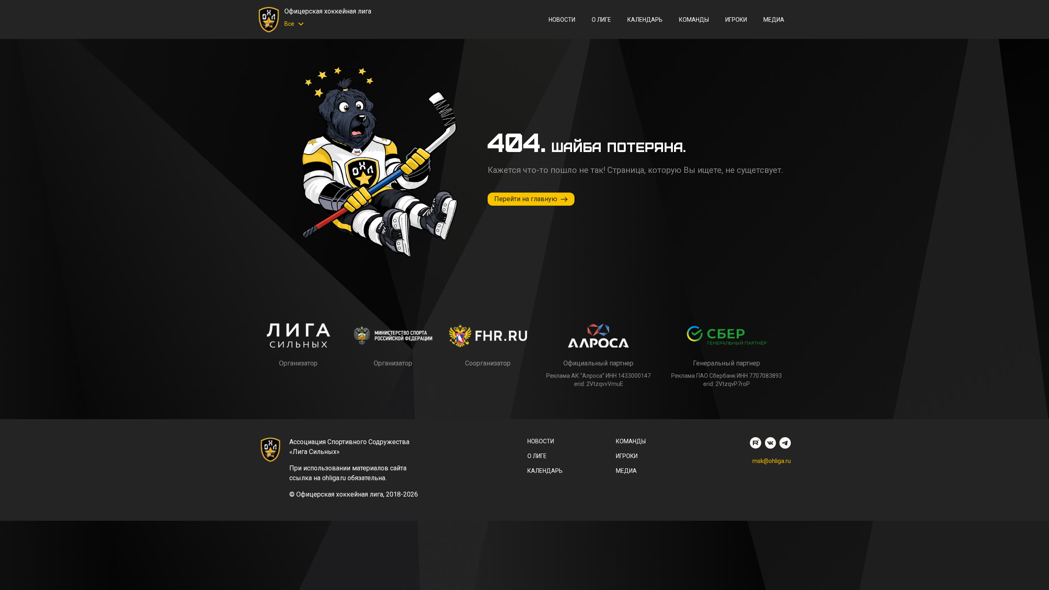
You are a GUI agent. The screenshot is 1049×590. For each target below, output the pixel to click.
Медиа (773, 19)
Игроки (736, 19)
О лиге (601, 19)
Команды (694, 19)
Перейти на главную (525, 199)
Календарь (645, 19)
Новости (562, 19)
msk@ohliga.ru (771, 461)
